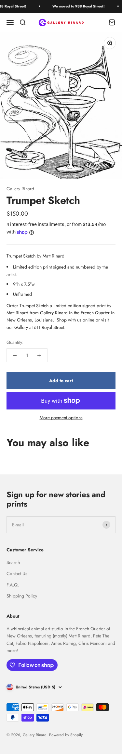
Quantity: (15, 342)
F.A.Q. (13, 585)
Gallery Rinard (20, 188)
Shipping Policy (22, 596)
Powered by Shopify (66, 735)
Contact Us (17, 573)
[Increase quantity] (39, 355)
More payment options (61, 417)
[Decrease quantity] (15, 355)
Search (13, 562)
